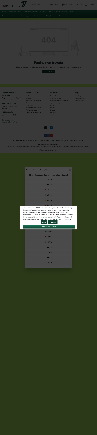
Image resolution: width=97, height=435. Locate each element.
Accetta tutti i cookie (49, 226)
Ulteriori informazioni (63, 219)
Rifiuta (44, 222)
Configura (52, 222)
